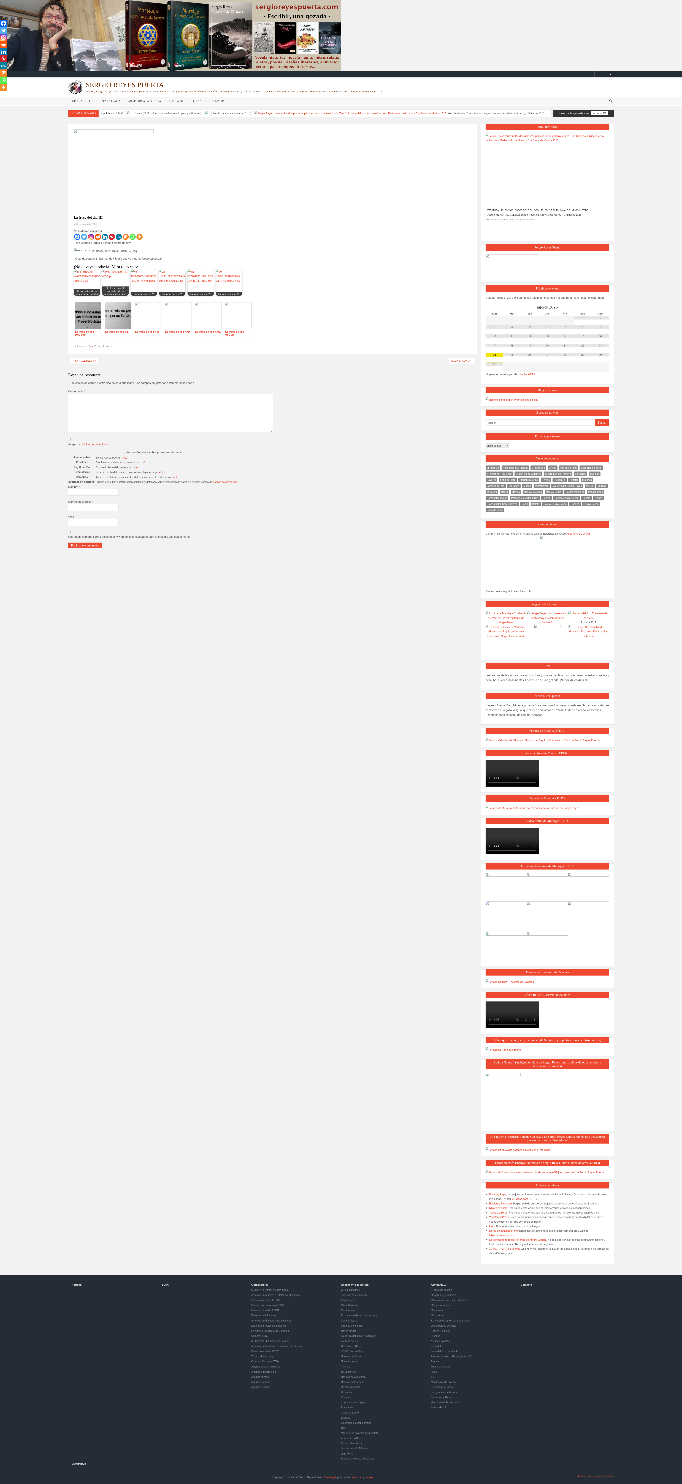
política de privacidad (94, 444)
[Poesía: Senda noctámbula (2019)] (208, 113)
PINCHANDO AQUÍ (578, 533)
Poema (547, 498)
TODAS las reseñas (352, 1351)
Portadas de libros (441, 1397)
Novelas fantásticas (352, 1382)
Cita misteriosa (349, 1305)
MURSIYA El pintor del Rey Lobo (269, 1289)
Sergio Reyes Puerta (125, 85)
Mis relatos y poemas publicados (449, 1300)
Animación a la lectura (144, 101)
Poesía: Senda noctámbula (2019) (232, 113)
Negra (504, 492)
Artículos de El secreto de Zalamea (271, 1320)
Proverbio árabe (103, 346)
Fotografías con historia (444, 1392)
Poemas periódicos (351, 1325)
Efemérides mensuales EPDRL (268, 1305)
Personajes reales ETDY (524, 498)
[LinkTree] (610, 74)
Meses (527, 486)
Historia (574, 479)
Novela (516, 492)
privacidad (356, 1477)
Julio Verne (347, 1453)
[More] (139, 237)
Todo (489, 188)
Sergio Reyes (591, 504)
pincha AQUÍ (527, 374)
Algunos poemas (260, 1382)
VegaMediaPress (499, 1217)
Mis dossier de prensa (443, 1382)
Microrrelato (541, 486)
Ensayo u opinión (440, 1331)
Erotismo (346, 1397)
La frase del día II (85, 360)
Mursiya (602, 486)
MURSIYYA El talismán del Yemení (270, 1341)
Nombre (74, 487)
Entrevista (580, 473)
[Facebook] (591, 74)
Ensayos (346, 1417)
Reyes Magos (348, 1331)
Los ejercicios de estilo (443, 1325)
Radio (524, 504)
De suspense (348, 1371)
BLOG (91, 101)
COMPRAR (218, 101)
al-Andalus (493, 467)
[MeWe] (119, 237)
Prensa (598, 498)
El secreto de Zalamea (528, 473)
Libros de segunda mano (503, 1230)
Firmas (546, 479)
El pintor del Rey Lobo (499, 473)
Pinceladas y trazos (442, 1387)
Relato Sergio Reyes (555, 504)
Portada (76, 101)
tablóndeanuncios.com (502, 1235)
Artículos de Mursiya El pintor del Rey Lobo (275, 1295)
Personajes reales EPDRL (265, 1300)
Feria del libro (508, 479)
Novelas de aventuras (353, 1377)
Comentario (76, 391)
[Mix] (126, 237)
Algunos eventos (440, 1341)
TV (432, 1377)
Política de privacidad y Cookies (596, 1476)
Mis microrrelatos (440, 1305)
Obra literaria (110, 101)
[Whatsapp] (132, 237)
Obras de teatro (350, 1412)
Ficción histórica (529, 479)
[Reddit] (98, 237)
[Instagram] (604, 74)
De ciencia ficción (351, 1387)
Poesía (586, 498)
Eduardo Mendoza (351, 1443)
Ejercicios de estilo (591, 467)
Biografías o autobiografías (356, 1423)
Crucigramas (348, 1310)
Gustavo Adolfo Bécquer (354, 1448)
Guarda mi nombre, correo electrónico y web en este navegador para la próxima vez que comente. (129, 537)
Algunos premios (260, 1387)
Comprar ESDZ (260, 1335)
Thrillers (345, 1366)
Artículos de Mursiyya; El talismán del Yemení (276, 1346)
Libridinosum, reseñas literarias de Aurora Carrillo (517, 1239)
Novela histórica (533, 492)
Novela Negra (553, 492)
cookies (369, 1477)
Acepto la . (88, 444)
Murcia (590, 486)
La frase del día (82, 346)
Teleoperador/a (460, 360)
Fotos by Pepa (497, 1194)
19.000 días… (493, 193)
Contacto (200, 101)
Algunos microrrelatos (263, 1371)
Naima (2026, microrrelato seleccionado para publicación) (168, 113)
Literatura (513, 486)
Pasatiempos (595, 492)
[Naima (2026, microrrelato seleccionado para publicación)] (130, 113)
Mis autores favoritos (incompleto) (360, 1433)
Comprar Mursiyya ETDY (265, 1361)
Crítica (552, 467)
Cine (343, 1428)
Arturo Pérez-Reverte (353, 1438)
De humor (346, 1392)
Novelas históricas (351, 1356)
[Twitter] (598, 74)
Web (71, 517)
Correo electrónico (80, 502)
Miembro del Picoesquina (445, 1402)
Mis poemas (438, 1315)
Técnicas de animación (354, 1295)
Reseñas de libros (351, 1346)
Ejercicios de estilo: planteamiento (450, 1320)
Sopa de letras (495, 510)
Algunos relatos (260, 1377)
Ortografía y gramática (443, 1295)
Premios (435, 1335)
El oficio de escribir (441, 1289)
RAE (492, 1226)
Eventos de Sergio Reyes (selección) (451, 1356)
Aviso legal (330, 1477)
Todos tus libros (498, 1212)
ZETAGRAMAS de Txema (504, 1248)
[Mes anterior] (494, 306)
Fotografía (559, 479)
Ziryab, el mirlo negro (263, 1356)
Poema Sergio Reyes (566, 498)
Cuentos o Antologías (353, 1402)
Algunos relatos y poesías (265, 1366)
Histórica (587, 479)
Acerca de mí (438, 1407)
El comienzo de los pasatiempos (359, 1315)
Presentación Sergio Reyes (502, 504)
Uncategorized (503, 188)
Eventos (594, 473)
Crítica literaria (568, 467)
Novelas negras (350, 1361)
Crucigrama (538, 467)
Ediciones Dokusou (500, 1203)
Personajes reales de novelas (357, 1458)
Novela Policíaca (574, 492)
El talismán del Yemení (558, 473)
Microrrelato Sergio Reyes (567, 486)
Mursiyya (492, 492)
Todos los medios (441, 1366)
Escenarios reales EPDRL (265, 1310)
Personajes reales (497, 498)
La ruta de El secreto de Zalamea (270, 1331)
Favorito (491, 479)
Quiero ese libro (498, 1208)
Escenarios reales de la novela (268, 1325)
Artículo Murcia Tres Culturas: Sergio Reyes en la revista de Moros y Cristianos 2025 (496, 113)
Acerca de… (177, 101)
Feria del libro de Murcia (444, 1351)
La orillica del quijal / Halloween (358, 1335)
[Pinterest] (112, 237)
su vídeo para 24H (523, 1199)
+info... (124, 457)
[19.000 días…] (529, 160)
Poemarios (347, 1407)
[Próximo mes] (600, 306)
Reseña (575, 504)
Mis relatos (437, 1310)
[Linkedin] (105, 237)
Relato (535, 504)
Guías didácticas (350, 1289)
